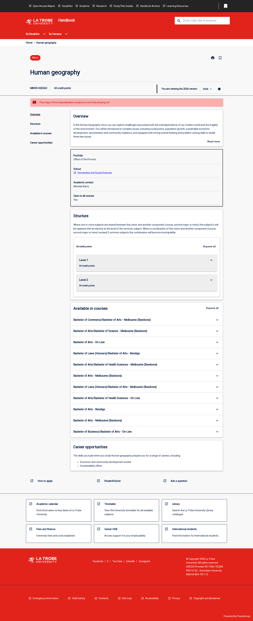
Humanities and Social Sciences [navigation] (95, 172)
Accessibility (152, 598)
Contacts (103, 598)
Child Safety (78, 598)
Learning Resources (177, 6)
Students (84, 6)
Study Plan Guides (123, 6)
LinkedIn (130, 561)
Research (101, 6)
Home (29, 42)
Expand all (209, 246)
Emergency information (46, 598)
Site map (127, 598)
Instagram (144, 561)
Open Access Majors (44, 6)
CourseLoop (243, 616)
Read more (213, 142)
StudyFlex (67, 6)
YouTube (117, 561)
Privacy (176, 598)
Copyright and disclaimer (206, 598)
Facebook (98, 561)
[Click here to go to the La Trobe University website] (39, 22)
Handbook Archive (150, 6)
